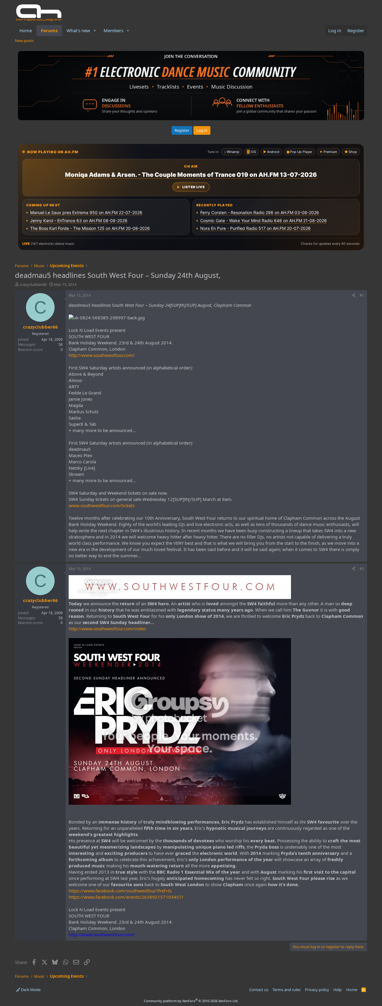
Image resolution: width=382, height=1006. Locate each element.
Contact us (258, 989)
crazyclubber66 (33, 284)
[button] (95, 30)
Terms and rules (286, 989)
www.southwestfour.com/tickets (102, 505)
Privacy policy (317, 989)
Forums (49, 30)
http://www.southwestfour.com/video (107, 629)
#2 (362, 568)
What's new (78, 30)
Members (113, 30)
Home (25, 30)
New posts (24, 40)
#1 (362, 295)
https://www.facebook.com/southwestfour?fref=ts (120, 891)
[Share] (354, 295)
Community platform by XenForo (191, 1001)
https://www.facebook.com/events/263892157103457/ (126, 897)
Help (337, 989)
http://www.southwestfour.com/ (102, 355)
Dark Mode (30, 989)
